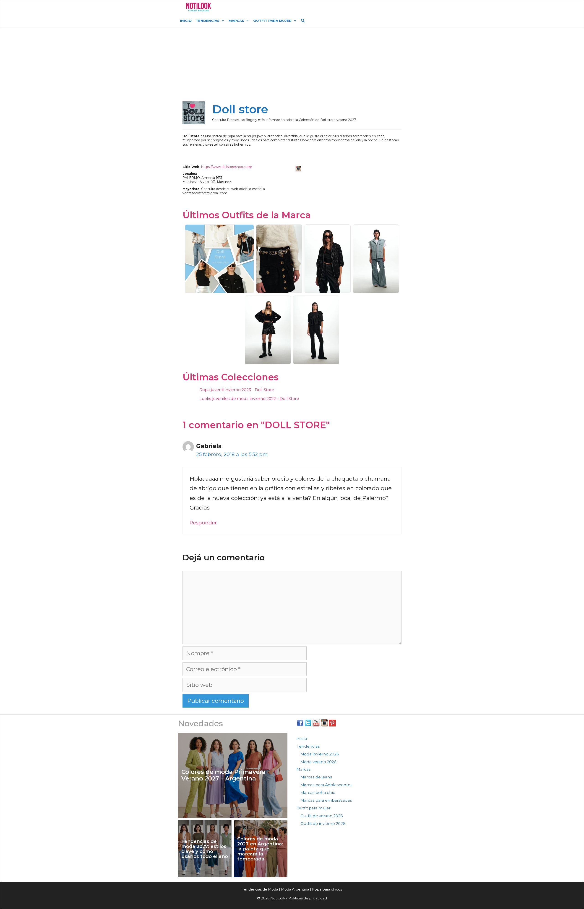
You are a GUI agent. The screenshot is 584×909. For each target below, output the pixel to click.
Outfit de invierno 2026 (322, 823)
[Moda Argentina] (198, 7)
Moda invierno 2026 (319, 754)
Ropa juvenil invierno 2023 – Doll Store (237, 389)
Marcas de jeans (316, 777)
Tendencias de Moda (260, 889)
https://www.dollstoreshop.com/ (226, 167)
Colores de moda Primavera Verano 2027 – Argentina (223, 775)
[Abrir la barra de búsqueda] (303, 21)
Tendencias (207, 20)
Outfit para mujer (272, 20)
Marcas (236, 20)
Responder (203, 522)
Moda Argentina (249, 7)
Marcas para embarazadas (326, 800)
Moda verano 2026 (318, 762)
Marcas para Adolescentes (326, 785)
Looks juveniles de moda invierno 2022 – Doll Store (249, 398)
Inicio (186, 20)
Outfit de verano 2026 (321, 816)
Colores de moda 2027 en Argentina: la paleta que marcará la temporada (260, 848)
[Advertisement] (292, 66)
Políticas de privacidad (307, 898)
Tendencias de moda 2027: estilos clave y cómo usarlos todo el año (204, 849)
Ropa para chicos (327, 889)
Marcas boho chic (317, 792)
